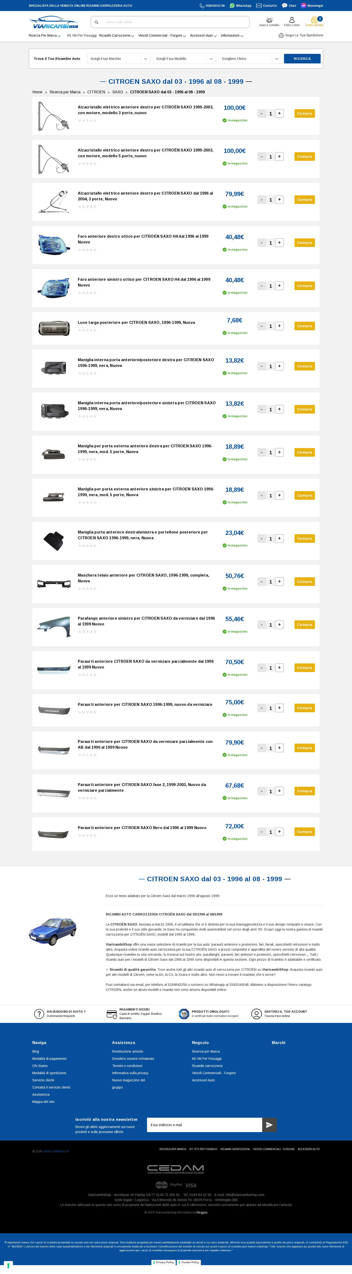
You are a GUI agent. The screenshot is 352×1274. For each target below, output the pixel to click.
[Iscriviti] (269, 1125)
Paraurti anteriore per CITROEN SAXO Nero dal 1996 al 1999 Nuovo (142, 828)
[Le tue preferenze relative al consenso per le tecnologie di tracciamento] (8, 1265)
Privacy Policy (165, 1262)
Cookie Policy (190, 1262)
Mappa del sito (43, 1102)
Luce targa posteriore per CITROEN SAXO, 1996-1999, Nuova (136, 322)
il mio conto (292, 25)
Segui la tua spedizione (303, 35)
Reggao (202, 1212)
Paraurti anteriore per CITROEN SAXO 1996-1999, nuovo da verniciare (145, 704)
